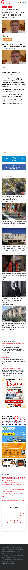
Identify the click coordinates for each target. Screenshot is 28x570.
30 (23, 522)
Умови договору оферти (8, 563)
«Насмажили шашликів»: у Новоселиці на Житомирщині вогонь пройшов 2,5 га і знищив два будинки (13, 350)
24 (4, 522)
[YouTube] (21, 2)
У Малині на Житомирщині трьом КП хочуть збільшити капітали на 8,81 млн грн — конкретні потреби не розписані (14, 249)
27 (14, 522)
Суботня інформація (7, 368)
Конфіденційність (6, 566)
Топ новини (17, 368)
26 (10, 522)
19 (10, 520)
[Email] (18, 2)
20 (14, 520)
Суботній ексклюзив (16, 343)
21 (17, 520)
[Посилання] (5, 2)
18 (7, 520)
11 (7, 518)
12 (10, 518)
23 (23, 520)
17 (4, 520)
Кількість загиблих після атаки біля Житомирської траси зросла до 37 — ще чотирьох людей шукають (14, 325)
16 (23, 518)
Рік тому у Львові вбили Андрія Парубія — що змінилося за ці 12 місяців (13, 300)
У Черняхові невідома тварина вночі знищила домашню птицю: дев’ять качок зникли (13, 361)
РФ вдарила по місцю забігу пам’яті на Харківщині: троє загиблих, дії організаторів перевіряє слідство (14, 223)
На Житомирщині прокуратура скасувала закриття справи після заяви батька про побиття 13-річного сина (13, 372)
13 (14, 518)
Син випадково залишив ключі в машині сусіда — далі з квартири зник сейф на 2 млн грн (13, 198)
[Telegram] (26, 2)
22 (20, 520)
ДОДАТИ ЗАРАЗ (7, 39)
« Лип (5, 529)
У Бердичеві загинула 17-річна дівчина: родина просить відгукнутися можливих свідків (13, 495)
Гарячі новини (6, 343)
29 (20, 522)
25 (7, 522)
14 (17, 518)
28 (17, 522)
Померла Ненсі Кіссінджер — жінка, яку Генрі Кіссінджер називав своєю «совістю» (14, 275)
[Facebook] (23, 2)
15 (20, 518)
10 (4, 518)
